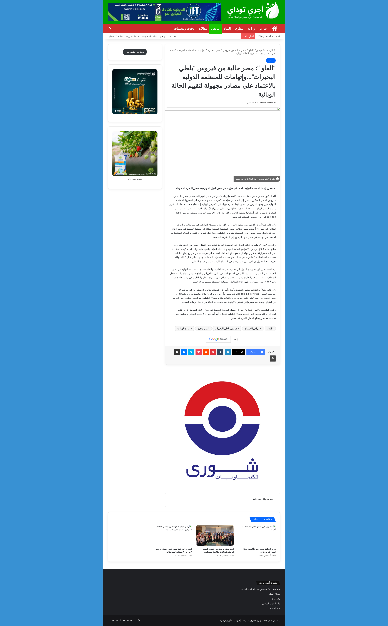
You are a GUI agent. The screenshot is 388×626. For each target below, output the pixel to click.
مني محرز (203, 328)
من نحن (163, 36)
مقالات (202, 28)
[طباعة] (273, 358)
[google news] (109, 620)
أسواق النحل (274, 594)
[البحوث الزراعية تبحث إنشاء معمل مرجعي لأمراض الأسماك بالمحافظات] (173, 535)
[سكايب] (191, 352)
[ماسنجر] (184, 352)
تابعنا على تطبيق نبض (135, 52)
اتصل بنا (173, 36)
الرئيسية (268, 50)
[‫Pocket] (199, 352)
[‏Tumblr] (220, 352)
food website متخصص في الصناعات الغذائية (260, 589)
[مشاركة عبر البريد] (177, 352)
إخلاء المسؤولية (132, 36)
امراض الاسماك (252, 328)
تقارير (263, 28)
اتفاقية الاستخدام (116, 36)
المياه (227, 28)
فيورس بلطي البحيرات (226, 328)
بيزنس (215, 28)
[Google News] (218, 339)
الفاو (269, 328)
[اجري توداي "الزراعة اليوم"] (253, 10)
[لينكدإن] (228, 352)
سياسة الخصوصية (149, 36)
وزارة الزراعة (184, 328)
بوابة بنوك (276, 598)
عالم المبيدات (274, 608)
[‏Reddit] (206, 352)
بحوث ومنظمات (184, 28)
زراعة (251, 28)
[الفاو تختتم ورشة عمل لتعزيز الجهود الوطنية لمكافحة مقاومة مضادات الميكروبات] (215, 535)
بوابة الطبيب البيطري (271, 603)
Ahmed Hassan (266, 102)
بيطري (239, 28)
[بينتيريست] (213, 352)
